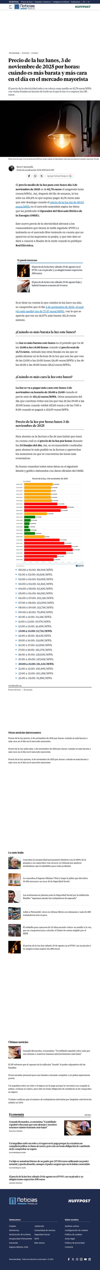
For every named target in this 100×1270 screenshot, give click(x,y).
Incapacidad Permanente (20, 1238)
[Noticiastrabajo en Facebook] (68, 1259)
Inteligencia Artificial (61, 2)
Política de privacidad (75, 1242)
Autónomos (75, 2)
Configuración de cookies (76, 1230)
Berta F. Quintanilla (25, 167)
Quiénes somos (72, 1226)
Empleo (12, 1226)
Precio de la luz (27, 2)
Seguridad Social (42, 1234)
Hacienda (13, 1242)
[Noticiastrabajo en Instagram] (76, 1259)
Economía (28, 689)
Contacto (69, 1247)
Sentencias (14, 1230)
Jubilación (39, 1226)
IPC (84, 2)
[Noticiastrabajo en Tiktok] (81, 1259)
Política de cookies (73, 1234)
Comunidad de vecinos (44, 1230)
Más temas (39, 1242)
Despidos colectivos (43, 2)
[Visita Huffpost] (83, 7)
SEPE (36, 1238)
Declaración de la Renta (20, 1234)
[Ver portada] (24, 6)
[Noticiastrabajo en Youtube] (85, 1259)
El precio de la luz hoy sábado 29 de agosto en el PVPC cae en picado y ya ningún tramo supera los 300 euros (57, 270)
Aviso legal (70, 1238)
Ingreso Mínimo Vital (18, 1247)
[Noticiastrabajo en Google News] (89, 1259)
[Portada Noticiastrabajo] (23, 1200)
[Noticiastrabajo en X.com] (72, 1259)
